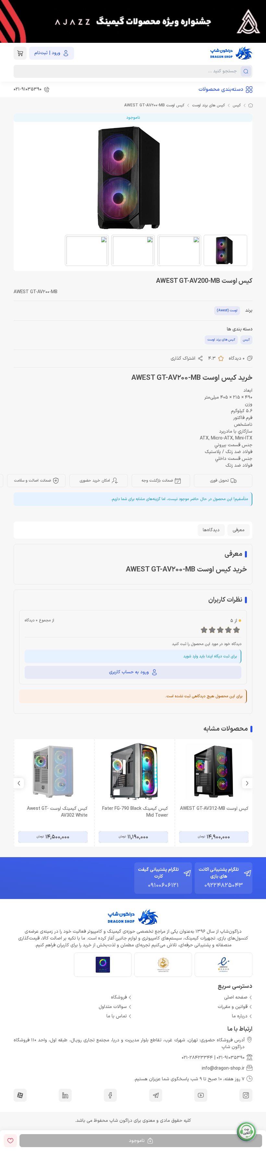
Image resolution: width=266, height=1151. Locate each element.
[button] (19, 783)
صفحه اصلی (236, 997)
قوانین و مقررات (233, 1006)
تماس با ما (116, 1016)
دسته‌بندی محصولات (221, 89)
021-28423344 (197, 1057)
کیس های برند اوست (208, 105)
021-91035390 (231, 1057)
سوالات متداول (113, 1006)
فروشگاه (119, 997)
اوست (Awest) (227, 310)
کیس (237, 105)
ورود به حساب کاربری (129, 672)
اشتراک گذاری (183, 358)
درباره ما (240, 1016)
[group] (133, 21)
